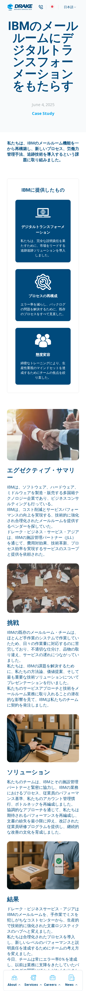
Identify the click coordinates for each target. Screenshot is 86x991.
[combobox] (70, 7)
